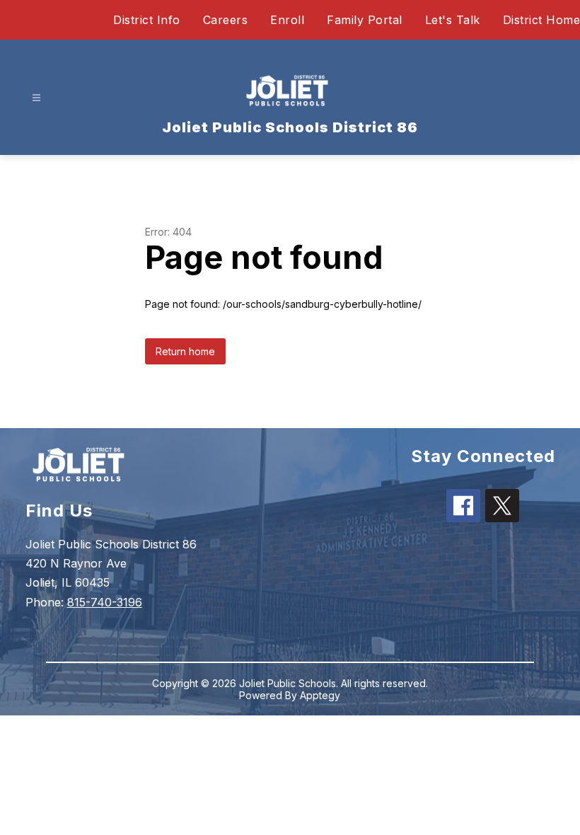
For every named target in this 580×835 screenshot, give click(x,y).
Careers (225, 20)
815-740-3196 (104, 602)
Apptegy (320, 695)
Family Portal (364, 20)
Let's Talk (452, 20)
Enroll (287, 20)
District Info (146, 20)
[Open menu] (36, 98)
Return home (185, 351)
